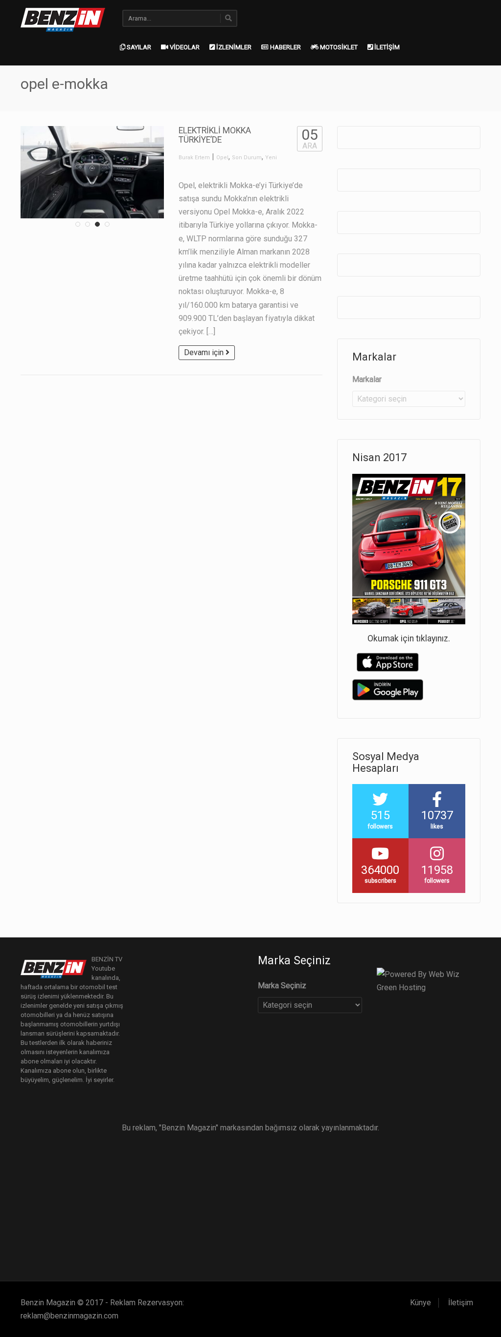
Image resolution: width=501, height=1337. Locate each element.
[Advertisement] (250, 1202)
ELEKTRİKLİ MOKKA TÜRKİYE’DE (215, 135)
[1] (77, 224)
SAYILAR (138, 47)
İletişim (460, 1302)
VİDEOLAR (184, 47)
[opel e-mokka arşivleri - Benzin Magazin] (63, 18)
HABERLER (285, 47)
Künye (420, 1302)
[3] (97, 224)
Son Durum (247, 157)
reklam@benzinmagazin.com (69, 1315)
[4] (107, 224)
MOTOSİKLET (338, 47)
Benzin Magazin (48, 1302)
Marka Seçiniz (282, 985)
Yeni (271, 157)
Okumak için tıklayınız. (408, 638)
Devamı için (205, 352)
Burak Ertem (194, 157)
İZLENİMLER (233, 47)
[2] (87, 224)
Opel (222, 157)
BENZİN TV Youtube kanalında (106, 968)
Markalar (367, 379)
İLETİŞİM (386, 47)
